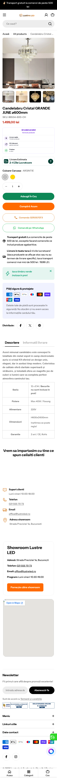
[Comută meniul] (4, 15)
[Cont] (46, 15)
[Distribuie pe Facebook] (20, 325)
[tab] (12, 344)
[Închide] (51, 271)
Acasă (6, 33)
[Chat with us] (51, 751)
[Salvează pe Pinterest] (39, 325)
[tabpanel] (28, 394)
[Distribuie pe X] (30, 325)
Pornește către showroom (25, 587)
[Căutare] (50, 24)
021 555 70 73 (16, 503)
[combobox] (28, 24)
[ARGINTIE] (5, 177)
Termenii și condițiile (31, 698)
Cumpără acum (28, 206)
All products (20, 33)
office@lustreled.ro (19, 513)
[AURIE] (12, 177)
